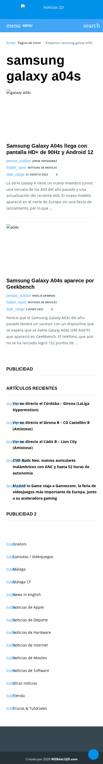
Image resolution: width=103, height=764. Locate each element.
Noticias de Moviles (42, 167)
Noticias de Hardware (32, 632)
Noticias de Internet (30, 645)
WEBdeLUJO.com (64, 759)
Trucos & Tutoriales (30, 708)
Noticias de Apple (28, 607)
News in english (27, 594)
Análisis (19, 543)
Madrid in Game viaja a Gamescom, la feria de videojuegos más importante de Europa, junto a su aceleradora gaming (55, 492)
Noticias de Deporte (30, 619)
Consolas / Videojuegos (33, 556)
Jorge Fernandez (44, 161)
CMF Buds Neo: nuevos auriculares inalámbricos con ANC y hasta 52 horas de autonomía (51, 467)
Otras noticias (25, 683)
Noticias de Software (31, 670)
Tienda (19, 695)
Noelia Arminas (43, 295)
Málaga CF (22, 581)
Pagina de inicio (29, 43)
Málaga (19, 569)
